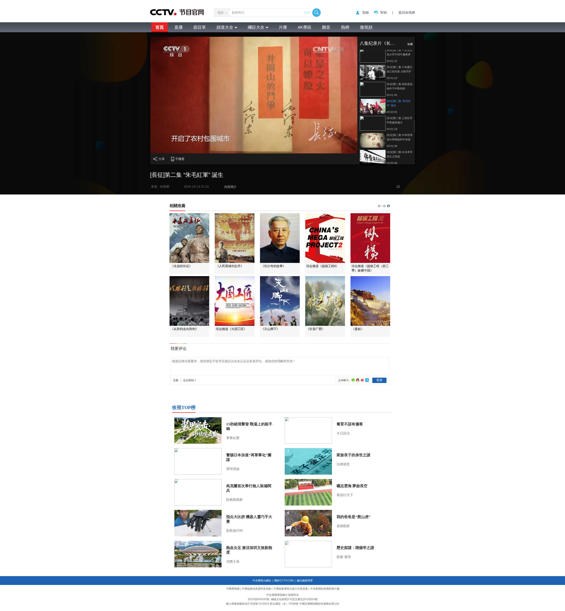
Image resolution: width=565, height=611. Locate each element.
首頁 (159, 27)
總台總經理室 (305, 580)
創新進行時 (234, 530)
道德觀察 (343, 526)
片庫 (283, 27)
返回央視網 (406, 12)
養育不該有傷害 (350, 424)
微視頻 (366, 27)
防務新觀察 (234, 500)
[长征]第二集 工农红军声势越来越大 (399, 120)
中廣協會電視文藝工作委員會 (290, 588)
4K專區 (304, 27)
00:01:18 (392, 129)
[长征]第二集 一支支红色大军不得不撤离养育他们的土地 (399, 53)
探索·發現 (344, 557)
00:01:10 (392, 61)
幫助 (383, 12)
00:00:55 (392, 112)
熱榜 (307, 12)
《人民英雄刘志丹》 (230, 266)
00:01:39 (392, 146)
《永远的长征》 (181, 266)
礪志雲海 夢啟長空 (352, 486)
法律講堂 (343, 464)
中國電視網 (232, 588)
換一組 (382, 205)
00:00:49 (392, 163)
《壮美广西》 (315, 329)
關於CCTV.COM (284, 580)
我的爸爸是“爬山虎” (354, 517)
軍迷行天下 (345, 495)
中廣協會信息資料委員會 (256, 588)
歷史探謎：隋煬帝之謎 (355, 548)
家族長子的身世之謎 (353, 455)
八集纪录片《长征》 (379, 43)
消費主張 (232, 561)
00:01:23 (392, 78)
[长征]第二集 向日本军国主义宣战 (399, 154)
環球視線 (232, 469)
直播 (178, 27)
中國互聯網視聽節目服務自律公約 (319, 603)
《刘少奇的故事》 (273, 266)
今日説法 (343, 433)
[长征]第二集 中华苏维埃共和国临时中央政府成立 (399, 138)
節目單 (199, 27)
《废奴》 (358, 329)
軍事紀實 (232, 438)
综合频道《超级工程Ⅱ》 (322, 266)
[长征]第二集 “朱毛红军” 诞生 (399, 103)
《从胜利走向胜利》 (184, 329)
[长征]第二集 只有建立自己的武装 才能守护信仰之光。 (399, 70)
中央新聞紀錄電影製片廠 (324, 588)
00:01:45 (392, 95)
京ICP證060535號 (258, 599)
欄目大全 (256, 27)
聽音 (326, 27)
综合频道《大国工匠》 (231, 329)
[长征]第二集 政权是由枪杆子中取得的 (399, 86)
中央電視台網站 (261, 580)
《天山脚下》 (270, 329)
